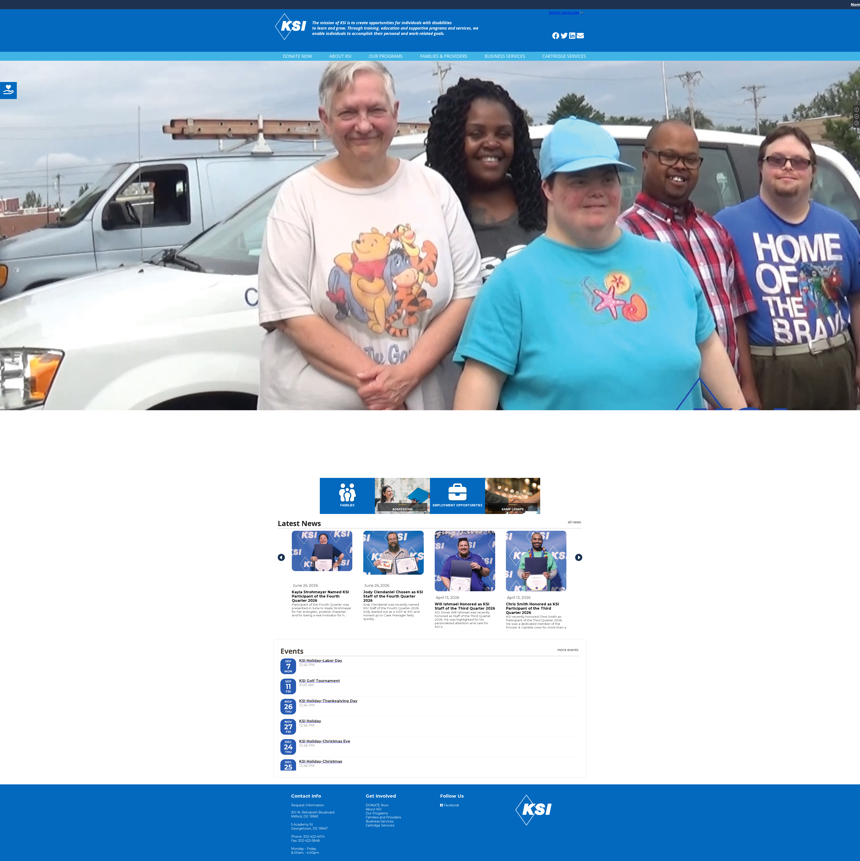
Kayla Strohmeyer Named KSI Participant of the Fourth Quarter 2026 (320, 596)
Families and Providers (383, 817)
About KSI (340, 56)
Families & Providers (443, 56)
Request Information (307, 805)
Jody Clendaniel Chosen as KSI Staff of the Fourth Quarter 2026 (393, 596)
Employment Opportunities (457, 505)
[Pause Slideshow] (856, 116)
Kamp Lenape (513, 507)
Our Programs (386, 56)
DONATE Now (297, 56)
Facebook (451, 805)
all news (574, 522)
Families (347, 505)
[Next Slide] (856, 123)
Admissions (402, 507)
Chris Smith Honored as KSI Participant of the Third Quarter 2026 (532, 608)
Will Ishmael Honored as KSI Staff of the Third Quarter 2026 (465, 606)
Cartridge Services (564, 56)
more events (567, 649)
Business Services (505, 56)
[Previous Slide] (856, 110)
